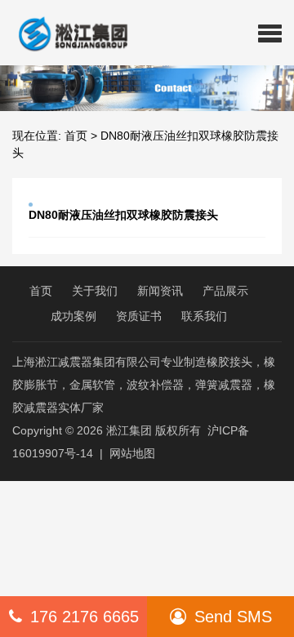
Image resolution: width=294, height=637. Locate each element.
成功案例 (73, 316)
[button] (270, 32)
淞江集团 (129, 430)
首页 (76, 135)
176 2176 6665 (84, 617)
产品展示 (225, 290)
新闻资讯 (160, 290)
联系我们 (204, 316)
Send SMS (233, 617)
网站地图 (132, 453)
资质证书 (139, 316)
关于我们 (95, 290)
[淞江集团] (66, 32)
